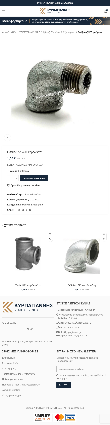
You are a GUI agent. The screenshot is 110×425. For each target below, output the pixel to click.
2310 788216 (66, 323)
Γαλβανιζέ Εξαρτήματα (90, 32)
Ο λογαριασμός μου (12, 395)
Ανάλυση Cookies (11, 390)
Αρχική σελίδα (9, 32)
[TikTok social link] (31, 329)
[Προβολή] (7, 137)
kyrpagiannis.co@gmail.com (73, 335)
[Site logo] (55, 11)
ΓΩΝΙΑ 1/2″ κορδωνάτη (82, 285)
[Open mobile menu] (3, 11)
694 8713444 (66, 327)
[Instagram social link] (28, 329)
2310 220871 (67, 3)
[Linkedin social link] (26, 210)
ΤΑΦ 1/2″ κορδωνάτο (28, 285)
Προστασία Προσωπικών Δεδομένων (21, 384)
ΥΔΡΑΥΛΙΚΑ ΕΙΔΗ (28, 32)
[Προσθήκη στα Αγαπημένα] (50, 234)
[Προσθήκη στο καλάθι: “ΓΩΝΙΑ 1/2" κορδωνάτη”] (103, 239)
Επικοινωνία (8, 358)
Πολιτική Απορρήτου (12, 379)
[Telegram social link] (30, 210)
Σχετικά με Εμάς (10, 363)
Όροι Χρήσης (9, 368)
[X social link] (19, 210)
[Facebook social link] (15, 210)
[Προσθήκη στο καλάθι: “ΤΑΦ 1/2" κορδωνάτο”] (50, 239)
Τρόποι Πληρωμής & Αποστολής (18, 374)
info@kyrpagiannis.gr (70, 332)
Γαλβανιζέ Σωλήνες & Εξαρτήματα (58, 32)
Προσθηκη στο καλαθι (34, 178)
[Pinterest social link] (23, 210)
